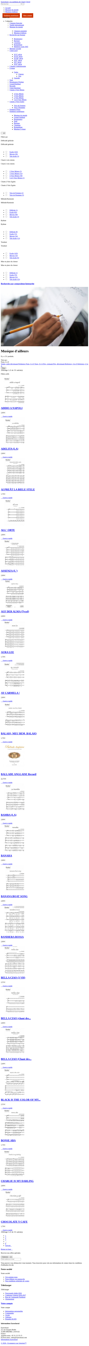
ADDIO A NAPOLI (11, 408)
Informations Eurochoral (9, 1339)
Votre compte (7, 1303)
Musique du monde (16, 27)
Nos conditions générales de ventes (17, 1281)
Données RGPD (10, 1319)
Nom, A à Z (30, 364)
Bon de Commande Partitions (15, 1297)
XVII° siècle (18, 56)
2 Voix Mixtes (19, 98)
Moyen (14, 154)
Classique (17, 43)
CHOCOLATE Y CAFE (14, 1221)
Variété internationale (17, 25)
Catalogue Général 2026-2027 (15, 1295)
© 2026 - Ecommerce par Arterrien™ (13, 1343)
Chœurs (21, 74)
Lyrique (12, 68)
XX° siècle (17, 62)
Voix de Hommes (17, 195)
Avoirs (7, 1315)
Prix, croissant (48, 364)
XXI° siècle (18, 64)
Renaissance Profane (17, 82)
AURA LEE (7, 652)
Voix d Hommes (19, 107)
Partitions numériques (11, 15)
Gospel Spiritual (19, 117)
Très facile (14, 156)
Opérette (17, 78)
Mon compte (27, 15)
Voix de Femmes (19, 106)
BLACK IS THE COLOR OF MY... (20, 1099)
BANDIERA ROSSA (12, 936)
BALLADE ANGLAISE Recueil (18, 774)
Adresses (8, 1317)
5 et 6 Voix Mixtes (20, 100)
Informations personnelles (14, 1311)
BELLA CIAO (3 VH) (13, 977)
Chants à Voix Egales (17, 102)
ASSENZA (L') (9, 570)
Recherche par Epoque (17, 35)
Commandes (9, 1313)
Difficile (14, 210)
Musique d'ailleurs (20, 33)
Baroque (17, 41)
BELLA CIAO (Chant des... (16, 1059)
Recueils (12, 86)
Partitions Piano (15, 109)
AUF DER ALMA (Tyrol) (15, 611)
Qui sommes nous (11, 1277)
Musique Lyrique (20, 129)
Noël (11, 80)
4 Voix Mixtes (19, 94)
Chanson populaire (20, 31)
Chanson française (16, 23)
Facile (14, 152)
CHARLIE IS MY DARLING (17, 1181)
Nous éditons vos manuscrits (15, 1279)
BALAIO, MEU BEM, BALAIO (19, 733)
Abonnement (9, 1299)
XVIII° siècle (18, 58)
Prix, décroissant (59, 364)
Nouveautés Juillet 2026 (13, 1293)
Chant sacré (14, 51)
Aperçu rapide (6, 416)
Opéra (16, 72)
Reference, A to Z (71, 364)
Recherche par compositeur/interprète (17, 284)
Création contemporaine (18, 66)
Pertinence (22, 364)
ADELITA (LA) (9, 448)
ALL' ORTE (8, 530)
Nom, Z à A (39, 364)
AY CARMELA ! (10, 692)
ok (3, 133)
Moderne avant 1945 (21, 47)
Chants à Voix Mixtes (17, 90)
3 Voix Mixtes (19, 96)
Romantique (18, 45)
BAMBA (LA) (8, 814)
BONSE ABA (8, 1140)
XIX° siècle (18, 60)
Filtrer (3, 368)
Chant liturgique (15, 88)
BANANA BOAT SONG (14, 896)
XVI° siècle (18, 54)
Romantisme (18, 127)
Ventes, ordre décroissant (9, 364)
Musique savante (15, 49)
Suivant (8, 1245)
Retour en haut (7, 1249)
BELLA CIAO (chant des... (16, 1018)
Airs (19, 76)
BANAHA (6, 855)
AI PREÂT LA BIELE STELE (18, 489)
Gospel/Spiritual (15, 84)
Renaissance (18, 39)
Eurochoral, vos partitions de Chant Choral (15, 2)
